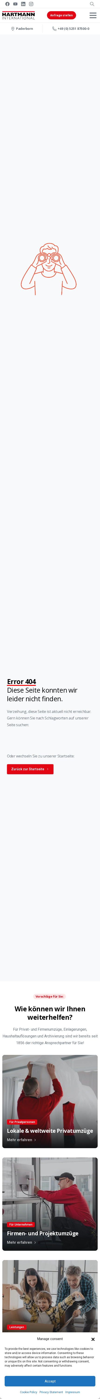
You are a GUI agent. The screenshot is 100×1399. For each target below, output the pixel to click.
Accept (50, 1381)
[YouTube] (15, 4)
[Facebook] (7, 4)
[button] (93, 1339)
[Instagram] (31, 4)
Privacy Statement (51, 1392)
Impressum (72, 1392)
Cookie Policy (28, 1392)
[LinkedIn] (23, 4)
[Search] (92, 4)
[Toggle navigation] (93, 15)
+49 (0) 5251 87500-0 (73, 28)
